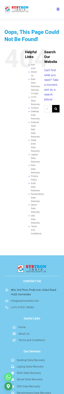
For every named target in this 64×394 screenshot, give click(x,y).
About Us (23, 333)
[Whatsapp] (8, 377)
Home (22, 327)
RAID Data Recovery (35, 187)
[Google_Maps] (8, 386)
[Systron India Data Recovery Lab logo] (16, 7)
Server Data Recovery (35, 208)
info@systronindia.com (25, 300)
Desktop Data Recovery (35, 115)
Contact (35, 108)
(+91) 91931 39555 (22, 307)
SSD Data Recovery (35, 219)
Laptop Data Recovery (35, 158)
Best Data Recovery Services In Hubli (35, 86)
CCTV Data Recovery (35, 100)
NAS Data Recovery (35, 169)
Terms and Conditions (31, 340)
